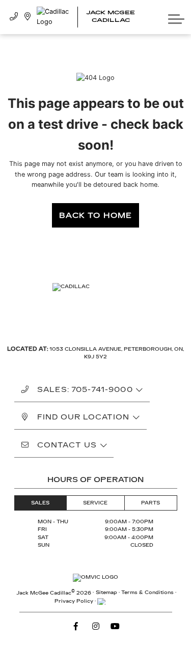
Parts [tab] (150, 503)
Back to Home (95, 215)
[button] (176, 17)
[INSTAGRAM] (96, 626)
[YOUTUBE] (115, 626)
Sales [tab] (40, 503)
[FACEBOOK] (76, 626)
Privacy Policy (73, 601)
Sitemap (106, 592)
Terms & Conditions (147, 592)
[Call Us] (14, 16)
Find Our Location (83, 417)
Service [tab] (95, 503)
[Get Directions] (27, 16)
